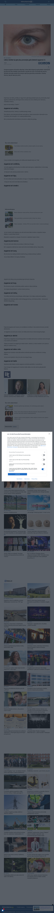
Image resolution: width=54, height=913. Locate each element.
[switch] (43, 455)
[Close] (50, 434)
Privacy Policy (34, 478)
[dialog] (27, 456)
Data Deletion (19, 478)
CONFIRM (17, 474)
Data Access (27, 478)
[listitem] (27, 452)
